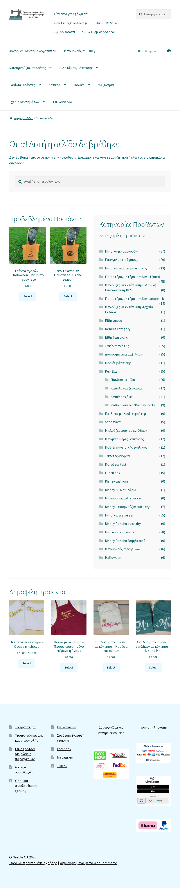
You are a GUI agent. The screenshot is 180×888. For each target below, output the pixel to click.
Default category (117, 329)
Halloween (113, 557)
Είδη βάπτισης (116, 337)
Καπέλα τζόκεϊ (122, 396)
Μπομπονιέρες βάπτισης (124, 439)
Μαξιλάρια (106, 85)
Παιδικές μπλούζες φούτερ (125, 413)
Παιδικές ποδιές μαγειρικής (126, 268)
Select (27, 296)
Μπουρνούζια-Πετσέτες (123, 498)
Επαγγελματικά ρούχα (122, 259)
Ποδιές (79, 85)
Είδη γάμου (113, 320)
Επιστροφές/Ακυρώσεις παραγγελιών (25, 754)
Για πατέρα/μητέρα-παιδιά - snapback (134, 298)
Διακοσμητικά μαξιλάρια (124, 354)
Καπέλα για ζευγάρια (126, 388)
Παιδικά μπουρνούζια (121, 251)
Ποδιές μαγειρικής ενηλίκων (126, 447)
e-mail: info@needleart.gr (70, 23)
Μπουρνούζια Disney (79, 51)
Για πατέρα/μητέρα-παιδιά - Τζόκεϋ (132, 276)
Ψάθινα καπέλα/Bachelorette (133, 405)
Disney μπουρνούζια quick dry (127, 506)
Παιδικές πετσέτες (119, 515)
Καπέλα (54, 85)
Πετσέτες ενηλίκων (119, 532)
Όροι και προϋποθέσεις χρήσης (26, 785)
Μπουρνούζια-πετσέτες (27, 67)
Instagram (65, 757)
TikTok (62, 766)
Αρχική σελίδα (23, 118)
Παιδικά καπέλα (123, 379)
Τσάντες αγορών (117, 456)
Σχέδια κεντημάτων (24, 102)
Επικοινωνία (62, 102)
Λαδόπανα (113, 422)
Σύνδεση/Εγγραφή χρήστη (71, 14)
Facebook (64, 749)
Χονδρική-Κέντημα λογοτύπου (32, 51)
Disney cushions (117, 481)
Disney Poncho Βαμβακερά (125, 540)
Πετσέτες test (115, 464)
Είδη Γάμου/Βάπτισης (76, 67)
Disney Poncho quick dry (123, 523)
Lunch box (112, 473)
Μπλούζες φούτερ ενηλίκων (126, 430)
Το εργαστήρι (25, 727)
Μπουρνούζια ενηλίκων (122, 549)
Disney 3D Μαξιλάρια (120, 490)
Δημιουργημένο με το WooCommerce (88, 863)
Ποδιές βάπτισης (118, 363)
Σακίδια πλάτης (117, 346)
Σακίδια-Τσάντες (22, 85)
